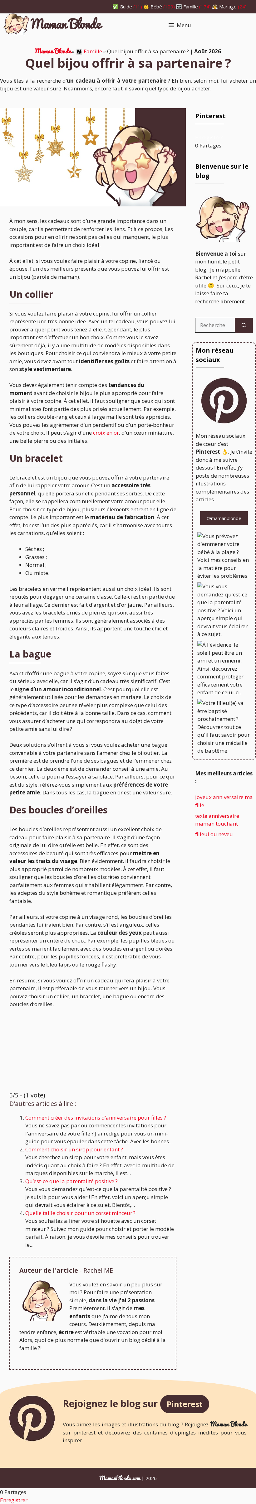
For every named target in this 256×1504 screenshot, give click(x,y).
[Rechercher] (244, 325)
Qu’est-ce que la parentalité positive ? (71, 1181)
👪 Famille (187, 6)
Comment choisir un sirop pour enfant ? (74, 1149)
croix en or (106, 432)
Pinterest (185, 1404)
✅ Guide (122, 6)
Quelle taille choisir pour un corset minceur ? (80, 1213)
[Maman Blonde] (53, 25)
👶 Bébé (152, 6)
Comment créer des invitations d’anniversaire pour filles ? (95, 1117)
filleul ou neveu (214, 834)
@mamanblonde (224, 518)
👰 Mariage (224, 6)
